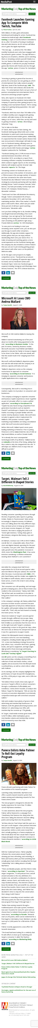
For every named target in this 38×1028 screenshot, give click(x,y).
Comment (6, 278)
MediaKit (22, 1003)
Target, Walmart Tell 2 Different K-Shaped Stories (18, 963)
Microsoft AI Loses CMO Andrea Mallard (14, 960)
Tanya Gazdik (7, 305)
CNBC (29, 574)
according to (20, 939)
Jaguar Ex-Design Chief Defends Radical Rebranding (18, 977)
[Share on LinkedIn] (8, 272)
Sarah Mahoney (8, 485)
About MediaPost (14, 1003)
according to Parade (19, 914)
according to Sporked (16, 871)
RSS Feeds (23, 1005)
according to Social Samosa (20, 374)
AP (5, 657)
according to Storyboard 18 (21, 403)
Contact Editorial (13, 1005)
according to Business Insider (17, 344)
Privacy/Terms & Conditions (17, 1007)
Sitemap (29, 1005)
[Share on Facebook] (3, 272)
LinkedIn (7, 442)
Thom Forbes (7, 30)
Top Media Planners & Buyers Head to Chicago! (17, 987)
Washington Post (19, 552)
